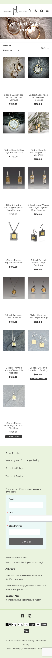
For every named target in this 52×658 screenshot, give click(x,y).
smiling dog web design (33, 648)
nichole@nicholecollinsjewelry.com (23, 600)
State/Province (15, 526)
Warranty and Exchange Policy (22, 460)
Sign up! (26, 541)
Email (11, 499)
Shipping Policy (14, 468)
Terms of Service (15, 476)
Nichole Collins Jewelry (23, 640)
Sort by (7, 45)
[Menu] (47, 10)
